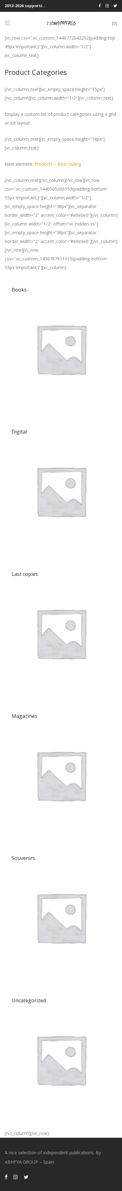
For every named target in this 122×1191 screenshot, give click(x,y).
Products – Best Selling (57, 164)
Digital (19, 431)
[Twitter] (115, 5)
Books (19, 289)
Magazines (24, 716)
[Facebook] (100, 5)
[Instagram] (107, 5)
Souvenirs (23, 858)
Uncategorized (29, 1000)
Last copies (25, 574)
